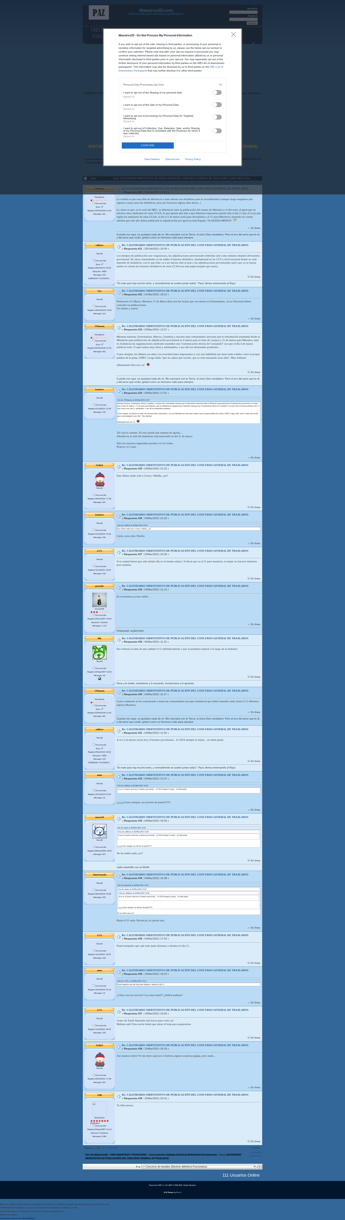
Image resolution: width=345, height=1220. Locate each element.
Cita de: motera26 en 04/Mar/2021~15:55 (133, 885)
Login (133, 446)
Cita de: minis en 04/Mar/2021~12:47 (131, 828)
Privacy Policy (193, 159)
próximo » (256, 1156)
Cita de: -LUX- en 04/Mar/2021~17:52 (131, 981)
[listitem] (172, 84)
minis (99, 775)
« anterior (256, 1152)
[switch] (217, 92)
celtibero (99, 245)
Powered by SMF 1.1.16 (158, 1185)
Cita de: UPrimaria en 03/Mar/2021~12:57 (133, 400)
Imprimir (256, 1148)
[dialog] (172, 97)
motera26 (99, 817)
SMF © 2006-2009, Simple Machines (182, 1185)
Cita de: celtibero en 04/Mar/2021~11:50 (132, 786)
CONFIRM (147, 145)
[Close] (234, 35)
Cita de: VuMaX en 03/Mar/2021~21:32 (132, 525)
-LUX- (99, 551)
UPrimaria (99, 326)
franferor (99, 389)
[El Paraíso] (99, 679)
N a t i (178, 1192)
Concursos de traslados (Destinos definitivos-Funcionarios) (183, 1154)
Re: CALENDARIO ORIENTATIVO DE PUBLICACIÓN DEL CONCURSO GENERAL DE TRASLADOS (185, 245)
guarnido (99, 586)
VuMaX (99, 465)
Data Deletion (152, 159)
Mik (99, 638)
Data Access (172, 159)
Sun (99, 291)
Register (121, 446)
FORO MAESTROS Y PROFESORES (128, 1154)
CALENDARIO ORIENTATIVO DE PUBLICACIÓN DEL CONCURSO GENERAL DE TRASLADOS (163, 1156)
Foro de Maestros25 (96, 1154)
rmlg (99, 1095)
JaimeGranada (99, 874)
